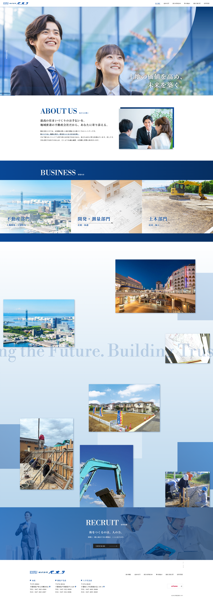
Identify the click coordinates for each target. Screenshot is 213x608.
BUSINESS (148, 575)
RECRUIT (170, 575)
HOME (128, 575)
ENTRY (180, 575)
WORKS (159, 575)
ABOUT (137, 575)
